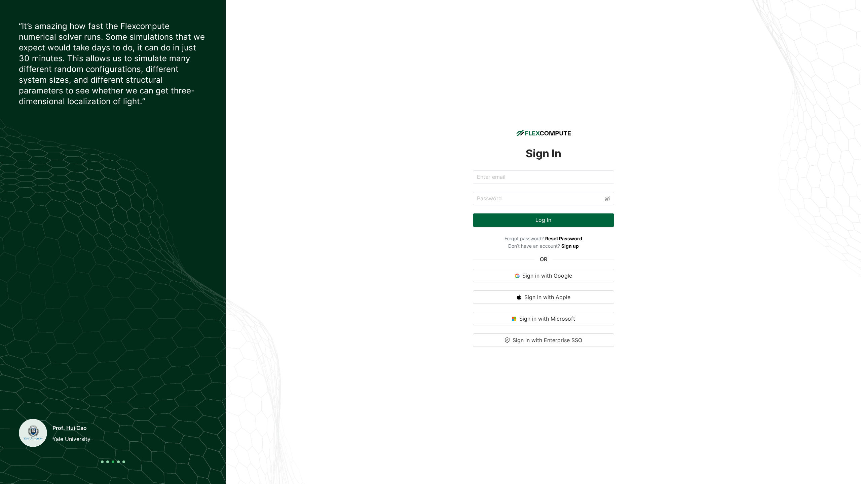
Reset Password (563, 238)
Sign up (570, 246)
